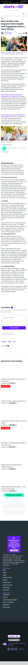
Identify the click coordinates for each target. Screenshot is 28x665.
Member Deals (7, 576)
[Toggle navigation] (23, 13)
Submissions (6, 588)
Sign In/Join (5, 3)
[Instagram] (24, 1)
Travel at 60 (15, 3)
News (9, 341)
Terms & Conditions (8, 596)
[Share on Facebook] (26, 33)
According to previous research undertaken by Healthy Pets (11, 95)
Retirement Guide (7, 578)
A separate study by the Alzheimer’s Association (13, 115)
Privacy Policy (6, 601)
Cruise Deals (6, 583)
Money (4, 566)
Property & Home (7, 571)
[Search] (26, 14)
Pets (14, 341)
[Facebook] (22, 1)
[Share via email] (24, 33)
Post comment (14, 328)
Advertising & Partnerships (10, 593)
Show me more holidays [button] (14, 495)
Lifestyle (3, 341)
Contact (5, 591)
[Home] (14, 6)
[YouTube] (26, 1)
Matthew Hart (8, 32)
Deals (10, 3)
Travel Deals (6, 581)
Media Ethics (6, 598)
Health (4, 568)
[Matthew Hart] (2, 33)
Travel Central (22, 3)
